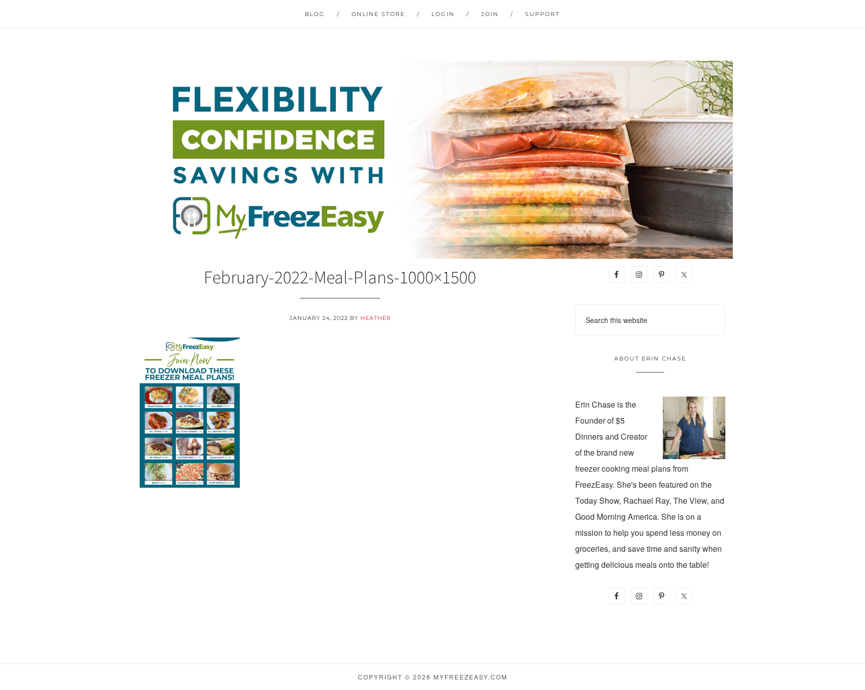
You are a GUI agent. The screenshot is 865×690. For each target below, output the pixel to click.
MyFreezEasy (432, 160)
